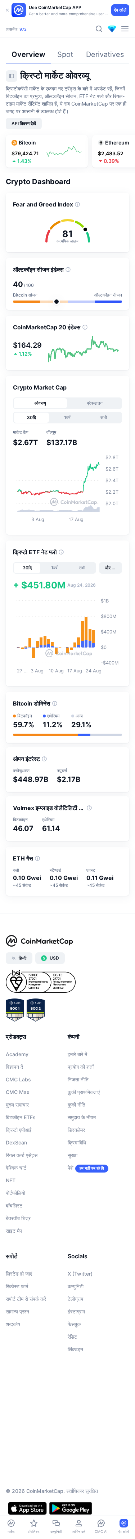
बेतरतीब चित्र (18, 1218)
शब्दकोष (13, 1324)
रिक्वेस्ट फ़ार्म (17, 1286)
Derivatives (105, 54)
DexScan (16, 1142)
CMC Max (18, 1092)
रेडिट (72, 1337)
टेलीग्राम (75, 1299)
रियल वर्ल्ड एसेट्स (21, 1155)
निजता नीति (78, 1079)
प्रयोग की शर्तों (81, 1067)
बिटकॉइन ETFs (21, 1117)
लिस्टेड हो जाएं (19, 1274)
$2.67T (28, 23)
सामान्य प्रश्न (17, 1311)
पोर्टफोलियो (15, 1193)
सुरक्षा (72, 1155)
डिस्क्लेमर (76, 1130)
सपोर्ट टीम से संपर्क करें (26, 1299)
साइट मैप (14, 1231)
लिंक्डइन (75, 1349)
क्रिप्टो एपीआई (19, 1130)
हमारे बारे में (77, 1054)
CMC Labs (18, 1079)
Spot (65, 54)
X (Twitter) (80, 1274)
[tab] (40, 403)
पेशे (70, 1168)
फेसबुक (74, 1324)
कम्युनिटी (76, 1286)
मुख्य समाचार (17, 1105)
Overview (28, 54)
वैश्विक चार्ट (16, 1168)
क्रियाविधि (77, 1142)
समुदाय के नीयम (82, 1117)
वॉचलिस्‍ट (14, 1205)
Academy (17, 1054)
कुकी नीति (76, 1105)
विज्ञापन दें (14, 1067)
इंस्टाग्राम (76, 1311)
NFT (10, 1180)
